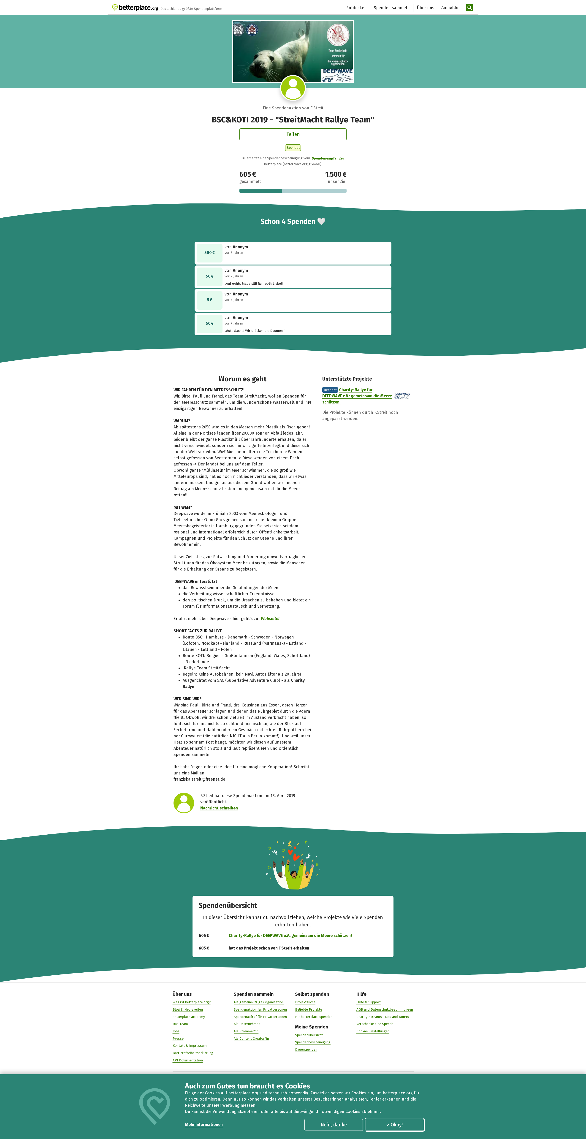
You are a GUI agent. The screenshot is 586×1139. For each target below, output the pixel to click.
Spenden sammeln (392, 7)
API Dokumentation (188, 1060)
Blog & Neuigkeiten (188, 1009)
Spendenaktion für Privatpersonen (260, 1009)
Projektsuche (305, 1002)
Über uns (425, 7)
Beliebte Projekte (308, 1009)
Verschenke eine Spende (374, 1024)
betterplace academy (189, 1017)
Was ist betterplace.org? (192, 1002)
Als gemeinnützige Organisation (259, 1002)
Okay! (397, 1125)
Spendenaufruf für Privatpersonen (260, 1017)
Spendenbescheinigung (313, 1042)
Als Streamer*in (246, 1031)
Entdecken (356, 7)
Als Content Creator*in (251, 1038)
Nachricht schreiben (219, 808)
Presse (178, 1038)
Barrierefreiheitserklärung (193, 1053)
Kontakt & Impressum (190, 1046)
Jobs (176, 1031)
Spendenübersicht (309, 1035)
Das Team (180, 1024)
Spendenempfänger (328, 158)
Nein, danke (334, 1125)
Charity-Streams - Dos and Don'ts (382, 1017)
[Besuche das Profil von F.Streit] (293, 88)
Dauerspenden (306, 1049)
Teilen (293, 134)
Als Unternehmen (247, 1024)
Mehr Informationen (204, 1124)
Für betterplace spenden (313, 1017)
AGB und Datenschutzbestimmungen (384, 1009)
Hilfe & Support (368, 1002)
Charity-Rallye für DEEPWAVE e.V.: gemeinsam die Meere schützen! (357, 396)
